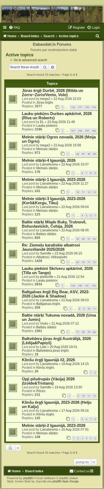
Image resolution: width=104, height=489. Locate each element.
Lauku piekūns (47, 125)
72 (94, 262)
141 (87, 285)
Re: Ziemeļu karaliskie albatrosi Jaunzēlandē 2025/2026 (51, 247)
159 (87, 131)
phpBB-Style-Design (66, 481)
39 (77, 239)
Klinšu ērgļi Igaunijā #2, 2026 (48, 360)
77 (77, 332)
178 (87, 107)
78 (83, 332)
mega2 (45, 99)
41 (88, 239)
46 (77, 154)
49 (94, 154)
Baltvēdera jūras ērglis (52, 350)
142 (94, 285)
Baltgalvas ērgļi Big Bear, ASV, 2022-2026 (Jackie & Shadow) (56, 294)
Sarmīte (45, 253)
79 (88, 332)
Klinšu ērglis (45, 367)
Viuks (44, 323)
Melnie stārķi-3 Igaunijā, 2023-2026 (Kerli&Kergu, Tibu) (53, 201)
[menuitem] (14, 27)
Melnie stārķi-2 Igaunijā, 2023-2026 (53, 425)
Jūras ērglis (44, 102)
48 (88, 154)
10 (77, 192)
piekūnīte (46, 277)
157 (73, 131)
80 (94, 332)
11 (83, 192)
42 (94, 239)
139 (73, 285)
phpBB (27, 478)
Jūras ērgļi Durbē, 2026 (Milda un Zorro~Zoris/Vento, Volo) (52, 92)
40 (83, 239)
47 (83, 154)
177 (80, 107)
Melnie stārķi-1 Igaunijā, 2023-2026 (53, 179)
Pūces (40, 391)
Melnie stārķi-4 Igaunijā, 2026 (48, 160)
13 (94, 192)
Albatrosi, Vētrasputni (51, 257)
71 (88, 262)
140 (80, 285)
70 (83, 262)
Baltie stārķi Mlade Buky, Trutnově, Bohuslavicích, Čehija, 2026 (54, 224)
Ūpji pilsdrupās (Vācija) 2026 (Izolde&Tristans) (48, 381)
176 (73, 107)
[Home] (52, 15)
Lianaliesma (49, 164)
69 (77, 262)
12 (88, 192)
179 (94, 107)
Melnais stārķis (47, 149)
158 (80, 131)
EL (42, 122)
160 (94, 131)
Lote (43, 347)
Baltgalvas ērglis (48, 304)
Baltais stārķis (46, 234)
